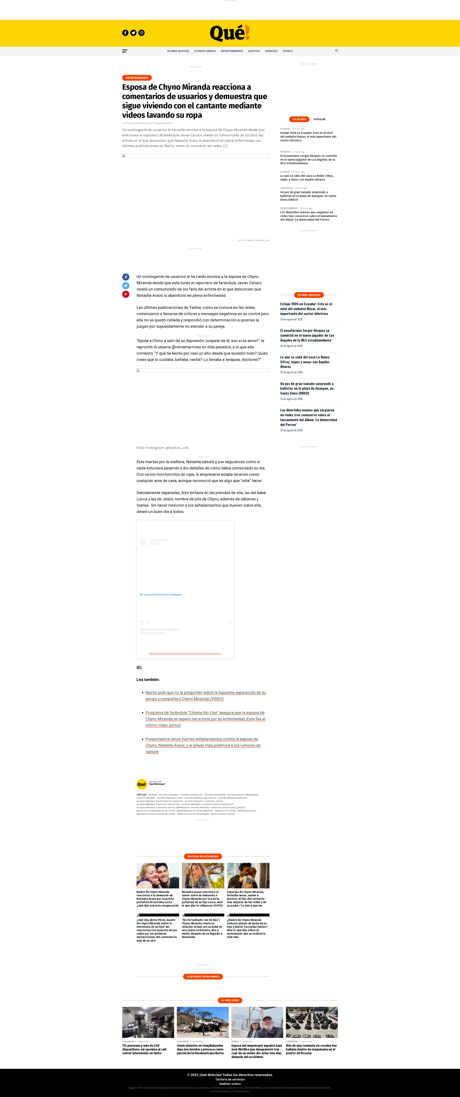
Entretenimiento (232, 51)
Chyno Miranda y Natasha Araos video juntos (218, 807)
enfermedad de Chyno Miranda (195, 811)
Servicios (271, 51)
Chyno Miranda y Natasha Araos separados (208, 804)
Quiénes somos (230, 1084)
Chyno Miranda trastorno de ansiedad (160, 801)
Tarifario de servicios (230, 1079)
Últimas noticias (178, 51)
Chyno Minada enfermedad (244, 795)
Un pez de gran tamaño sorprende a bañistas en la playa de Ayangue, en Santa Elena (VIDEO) (307, 388)
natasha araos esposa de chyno (156, 814)
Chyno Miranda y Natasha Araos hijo (159, 804)
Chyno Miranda (146, 798)
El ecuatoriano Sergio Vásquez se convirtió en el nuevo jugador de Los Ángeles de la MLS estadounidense (307, 335)
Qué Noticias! (157, 784)
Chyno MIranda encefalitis (201, 798)
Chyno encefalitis (192, 795)
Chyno (153, 795)
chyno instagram (216, 795)
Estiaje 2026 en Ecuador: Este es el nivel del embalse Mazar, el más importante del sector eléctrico (306, 308)
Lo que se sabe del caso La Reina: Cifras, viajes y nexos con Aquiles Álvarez (305, 361)
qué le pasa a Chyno (223, 814)
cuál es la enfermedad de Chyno (156, 811)
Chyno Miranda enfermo (233, 798)
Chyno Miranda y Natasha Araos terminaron (163, 807)
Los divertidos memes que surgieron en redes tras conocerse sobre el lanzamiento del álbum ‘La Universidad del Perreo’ (308, 417)
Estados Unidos (205, 51)
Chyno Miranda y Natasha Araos (204, 801)
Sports (288, 51)
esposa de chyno (226, 811)
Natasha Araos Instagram (194, 814)
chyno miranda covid (170, 798)
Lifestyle (254, 51)
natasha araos (247, 811)
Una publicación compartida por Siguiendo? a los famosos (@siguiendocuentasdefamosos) (197, 652)
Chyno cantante (169, 795)
